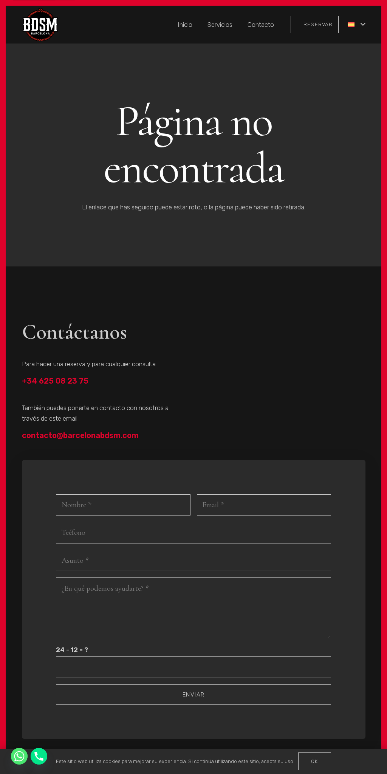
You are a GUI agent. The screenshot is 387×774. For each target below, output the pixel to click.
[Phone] (39, 756)
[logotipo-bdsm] (40, 25)
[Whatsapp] (19, 756)
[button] (356, 24)
